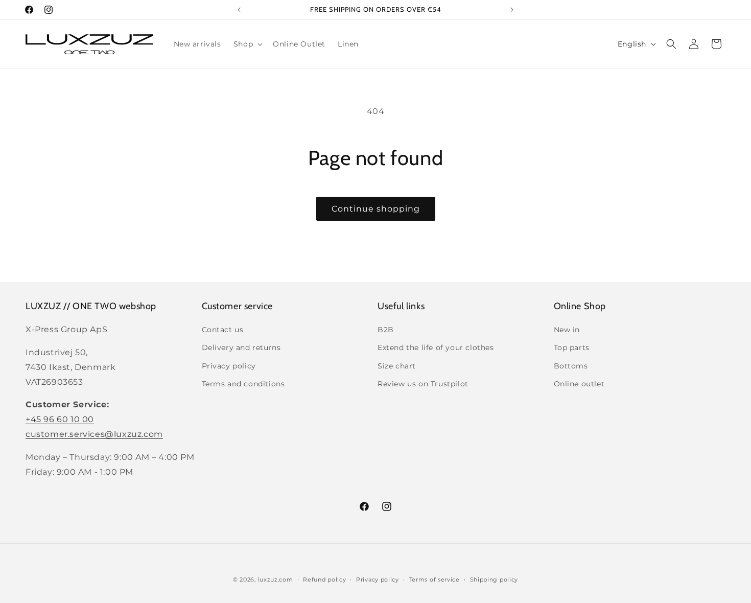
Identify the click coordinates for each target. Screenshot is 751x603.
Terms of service (434, 579)
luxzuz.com (275, 579)
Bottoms (571, 365)
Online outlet (579, 383)
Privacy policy (229, 365)
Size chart (397, 365)
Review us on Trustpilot (423, 383)
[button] (247, 44)
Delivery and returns (241, 348)
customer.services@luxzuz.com (94, 434)
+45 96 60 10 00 (60, 419)
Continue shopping (376, 209)
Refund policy (324, 579)
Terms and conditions (243, 383)
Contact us (223, 329)
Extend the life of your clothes (436, 348)
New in (567, 329)
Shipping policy (494, 579)
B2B (386, 329)
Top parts (572, 348)
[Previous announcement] (239, 9)
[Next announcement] (512, 9)
